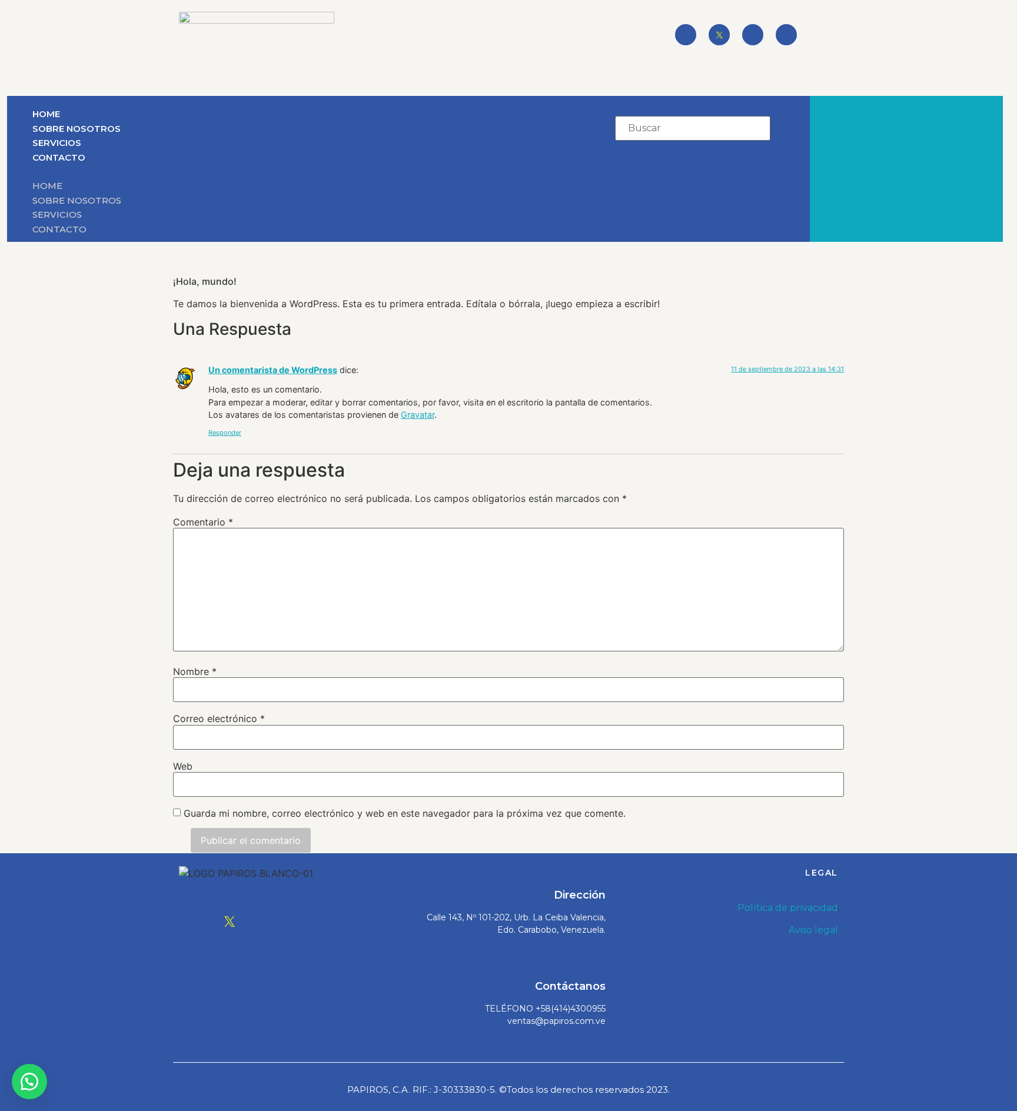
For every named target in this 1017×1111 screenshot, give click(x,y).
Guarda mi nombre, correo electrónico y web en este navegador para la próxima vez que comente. (405, 813)
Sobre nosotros (76, 128)
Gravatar (417, 415)
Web (182, 766)
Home (46, 113)
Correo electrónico (219, 718)
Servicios (56, 142)
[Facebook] (685, 34)
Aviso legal (813, 930)
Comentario (203, 522)
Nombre (195, 671)
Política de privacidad (787, 907)
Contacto (58, 157)
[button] (270, 171)
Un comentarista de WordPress (272, 370)
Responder (224, 432)
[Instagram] (752, 34)
